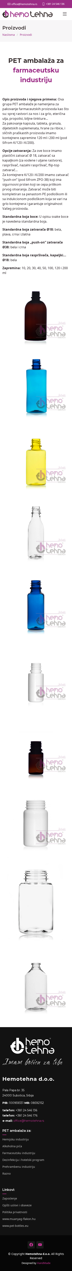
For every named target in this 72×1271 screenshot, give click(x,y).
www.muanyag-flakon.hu (19, 1219)
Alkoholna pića (12, 1146)
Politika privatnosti (14, 1212)
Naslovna (8, 35)
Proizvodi (26, 35)
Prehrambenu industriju (18, 1166)
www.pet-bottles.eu (15, 1225)
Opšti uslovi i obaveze (17, 1205)
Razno (6, 1173)
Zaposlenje (9, 1198)
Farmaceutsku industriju (18, 1153)
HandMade (43, 1263)
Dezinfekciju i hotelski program (23, 1160)
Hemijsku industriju (15, 1139)
